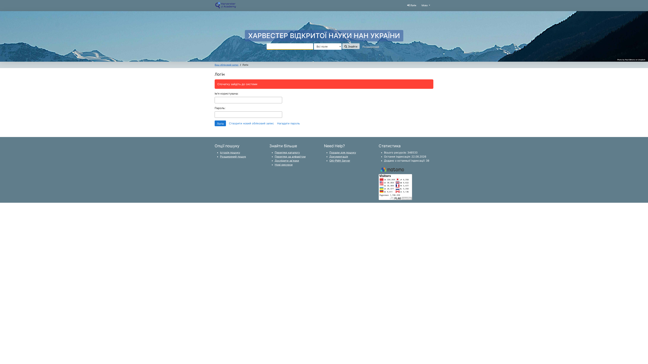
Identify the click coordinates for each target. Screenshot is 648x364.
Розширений (370, 47)
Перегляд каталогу (287, 152)
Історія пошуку (230, 152)
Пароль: (220, 108)
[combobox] (290, 46)
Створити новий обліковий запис (251, 123)
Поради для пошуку (342, 152)
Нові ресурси (284, 164)
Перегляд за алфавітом (290, 156)
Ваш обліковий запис (227, 64)
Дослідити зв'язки (287, 160)
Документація (338, 156)
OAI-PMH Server (339, 160)
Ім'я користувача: (226, 93)
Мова (425, 5)
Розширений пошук (233, 156)
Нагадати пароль (288, 123)
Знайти (352, 46)
